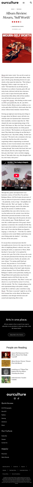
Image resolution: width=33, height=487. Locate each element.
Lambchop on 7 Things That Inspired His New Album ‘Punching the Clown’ (19, 371)
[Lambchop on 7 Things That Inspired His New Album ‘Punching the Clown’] (6, 371)
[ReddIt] (18, 70)
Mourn (3, 75)
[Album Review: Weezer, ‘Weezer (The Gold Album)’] (6, 363)
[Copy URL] (22, 70)
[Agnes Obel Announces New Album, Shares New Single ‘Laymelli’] (6, 355)
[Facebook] (11, 70)
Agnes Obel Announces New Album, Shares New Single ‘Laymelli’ (19, 355)
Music (13, 9)
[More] (26, 70)
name (4, 100)
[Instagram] (14, 398)
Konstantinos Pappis (18, 26)
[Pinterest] (15, 70)
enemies (12, 100)
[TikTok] (18, 398)
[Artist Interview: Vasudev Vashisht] (6, 379)
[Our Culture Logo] (10, 2)
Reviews (19, 9)
